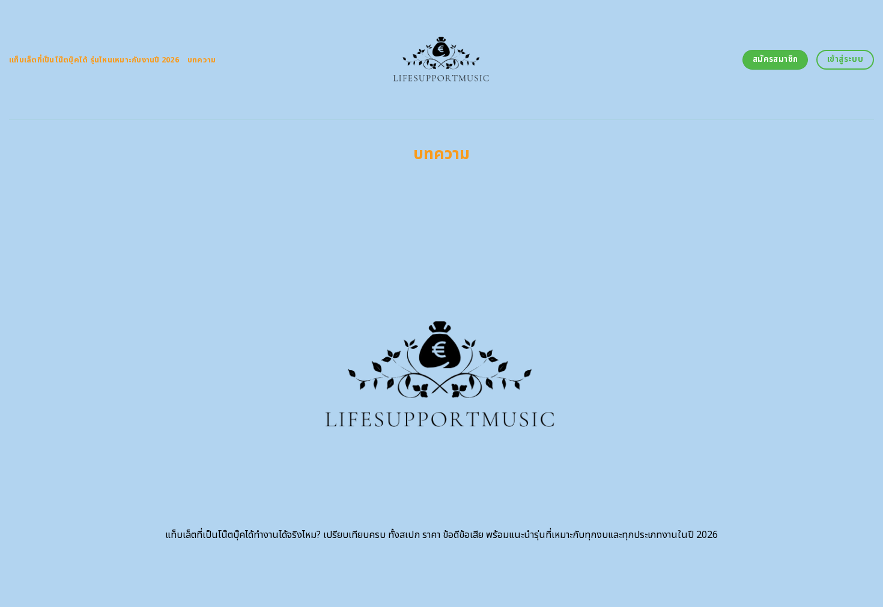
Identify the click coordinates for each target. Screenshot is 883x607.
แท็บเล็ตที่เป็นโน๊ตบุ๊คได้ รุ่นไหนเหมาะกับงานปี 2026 (94, 60)
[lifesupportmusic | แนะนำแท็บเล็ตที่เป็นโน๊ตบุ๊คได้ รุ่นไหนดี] (441, 59)
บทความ (201, 60)
